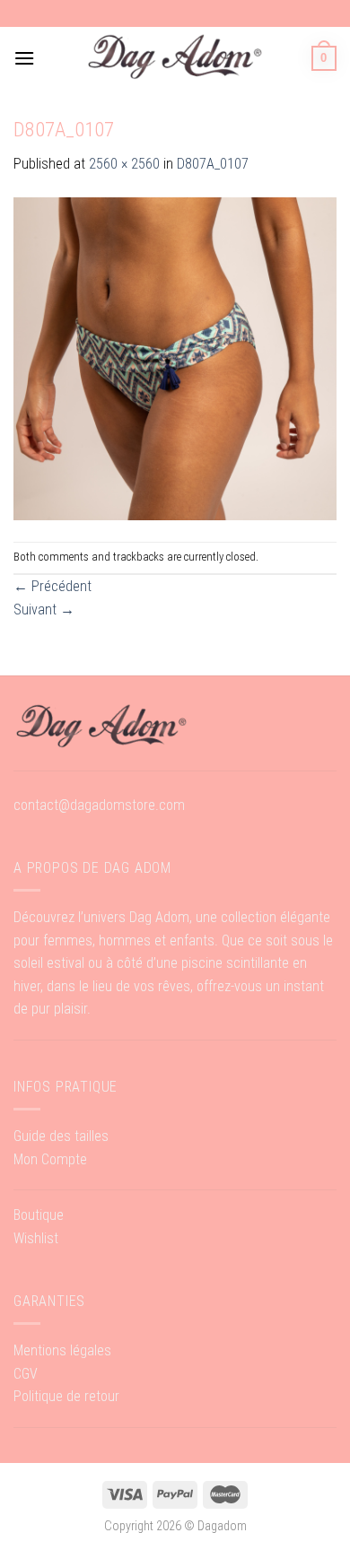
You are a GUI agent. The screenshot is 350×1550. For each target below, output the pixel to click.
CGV (25, 1373)
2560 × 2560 (124, 163)
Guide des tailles (61, 1136)
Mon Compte (50, 1159)
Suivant (43, 609)
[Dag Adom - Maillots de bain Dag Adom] (175, 58)
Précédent (52, 586)
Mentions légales (62, 1350)
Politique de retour (66, 1396)
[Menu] (24, 58)
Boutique (38, 1214)
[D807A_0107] (175, 357)
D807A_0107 (213, 163)
